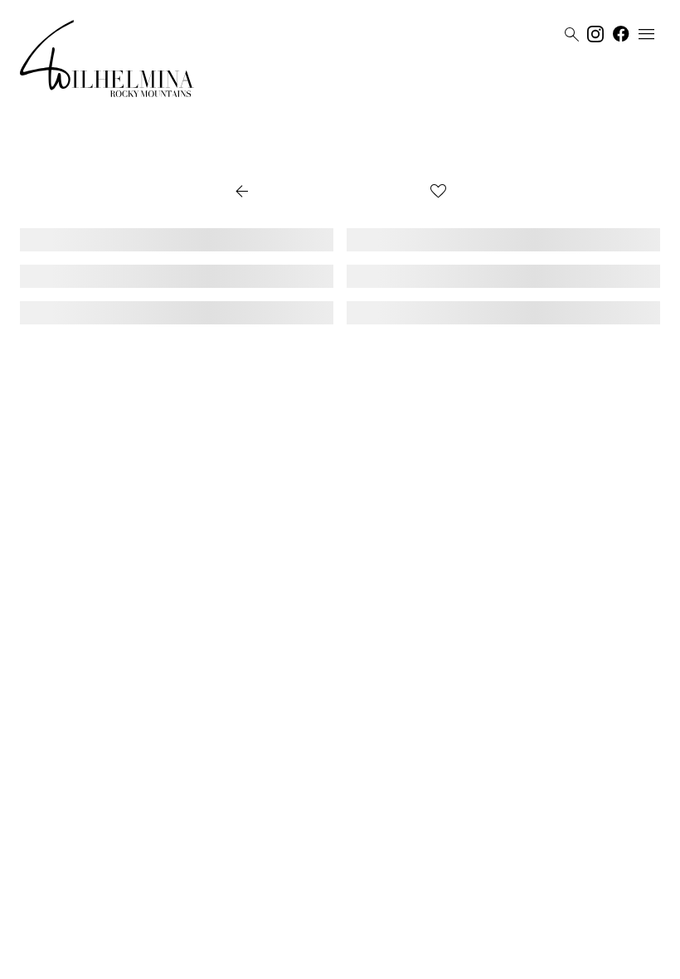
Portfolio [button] (335, 192)
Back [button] (257, 192)
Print (400, 192)
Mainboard (444, 960)
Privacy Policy (323, 960)
